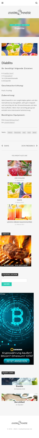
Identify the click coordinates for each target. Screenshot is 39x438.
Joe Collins (19, 178)
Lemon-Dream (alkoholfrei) (19, 222)
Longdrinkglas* (9, 122)
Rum (29, 132)
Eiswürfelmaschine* (12, 120)
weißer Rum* (9, 73)
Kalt (24, 132)
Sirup (34, 132)
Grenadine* (8, 76)
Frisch (10, 132)
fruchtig (17, 132)
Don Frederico (28, 146)
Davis (6, 146)
